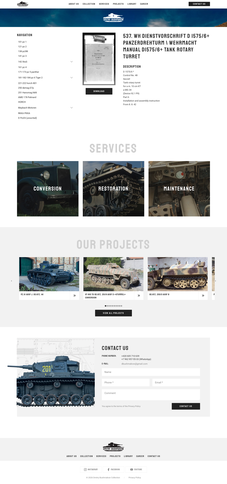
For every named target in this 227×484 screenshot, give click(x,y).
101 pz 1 (22, 41)
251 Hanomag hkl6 (27, 92)
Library (128, 456)
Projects (115, 456)
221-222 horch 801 (27, 83)
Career (144, 4)
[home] (22, 3)
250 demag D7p (26, 87)
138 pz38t (23, 51)
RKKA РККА (24, 113)
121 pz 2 (22, 46)
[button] (89, 4)
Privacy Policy (134, 406)
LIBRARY (132, 4)
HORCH (22, 102)
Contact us (154, 456)
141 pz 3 (22, 56)
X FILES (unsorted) (27, 118)
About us (74, 4)
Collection (86, 456)
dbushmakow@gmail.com (134, 363)
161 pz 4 (22, 67)
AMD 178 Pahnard (27, 97)
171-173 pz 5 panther (28, 72)
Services (101, 456)
